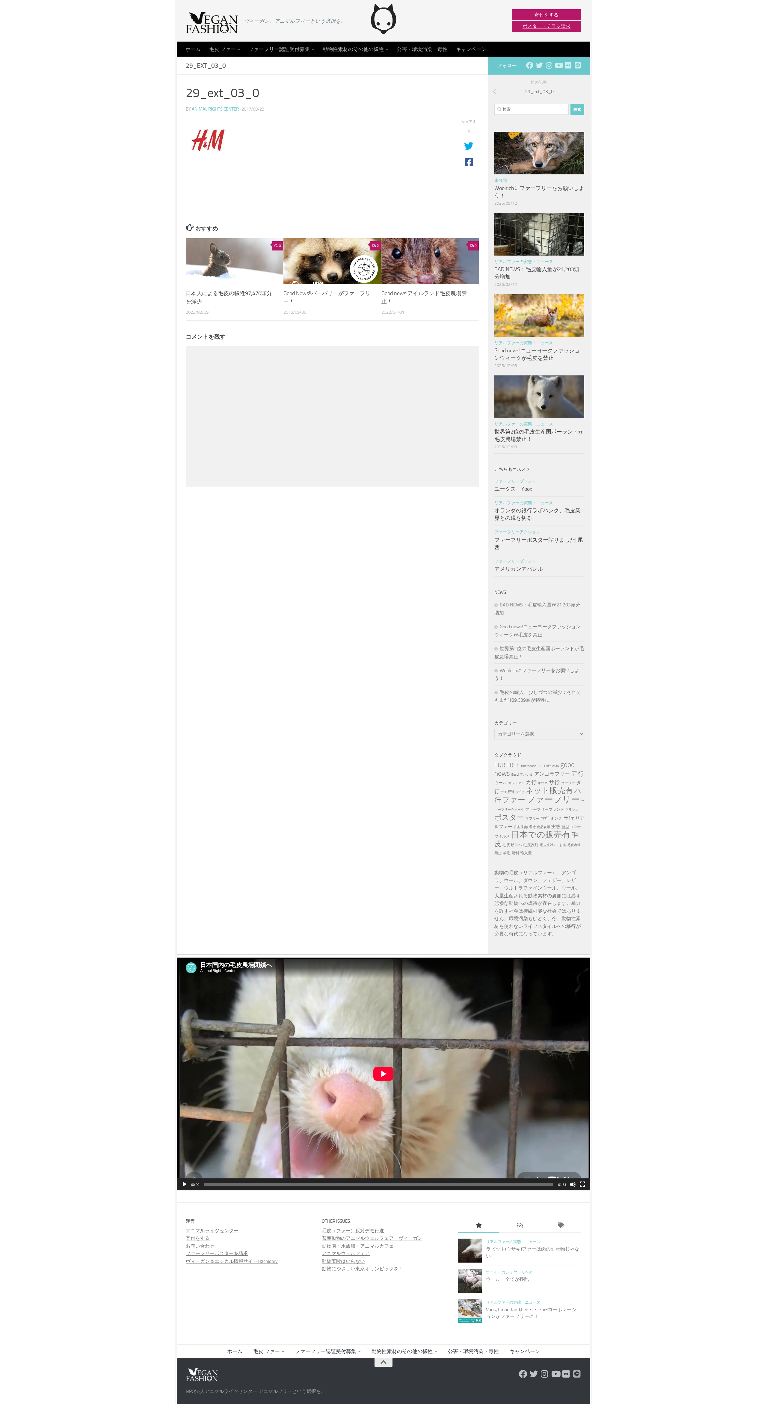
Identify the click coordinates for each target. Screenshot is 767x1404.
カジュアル (516, 783)
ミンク (556, 818)
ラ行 (568, 818)
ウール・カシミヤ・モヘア (509, 1272)
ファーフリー (553, 799)
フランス (572, 810)
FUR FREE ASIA (548, 766)
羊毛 (507, 853)
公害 (517, 827)
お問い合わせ (200, 1246)
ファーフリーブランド (515, 481)
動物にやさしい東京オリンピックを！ (362, 1269)
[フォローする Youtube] (558, 65)
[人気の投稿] (478, 1226)
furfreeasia (528, 766)
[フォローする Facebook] (529, 65)
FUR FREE (507, 765)
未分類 (500, 180)
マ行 (545, 818)
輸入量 (526, 853)
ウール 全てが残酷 (507, 1279)
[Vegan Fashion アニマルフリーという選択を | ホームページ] (212, 22)
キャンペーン (471, 49)
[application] (383, 1074)
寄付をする (546, 15)
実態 (555, 826)
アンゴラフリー (552, 774)
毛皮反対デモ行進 (553, 845)
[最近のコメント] (519, 1226)
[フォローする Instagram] (548, 65)
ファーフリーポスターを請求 (217, 1253)
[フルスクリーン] (582, 1184)
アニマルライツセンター (212, 1231)
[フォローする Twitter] (539, 65)
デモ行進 (507, 792)
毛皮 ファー (222, 49)
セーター (568, 783)
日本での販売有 (540, 835)
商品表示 (543, 827)
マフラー (532, 818)
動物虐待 (528, 827)
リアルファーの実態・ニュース (523, 261)
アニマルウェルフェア (346, 1253)
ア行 (577, 773)
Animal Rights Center (215, 109)
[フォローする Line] (577, 65)
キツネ (543, 783)
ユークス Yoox (513, 489)
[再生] (185, 1184)
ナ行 (520, 791)
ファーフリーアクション (517, 532)
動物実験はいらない (343, 1261)
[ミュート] (573, 1184)
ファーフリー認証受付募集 (279, 49)
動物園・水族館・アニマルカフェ (358, 1246)
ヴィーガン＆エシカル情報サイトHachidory (232, 1261)
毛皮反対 (531, 845)
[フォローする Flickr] (568, 65)
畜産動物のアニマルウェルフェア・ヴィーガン (372, 1238)
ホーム (193, 49)
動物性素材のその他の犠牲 (353, 49)
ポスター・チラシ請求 (546, 26)
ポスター (509, 817)
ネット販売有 (549, 790)
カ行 (531, 782)
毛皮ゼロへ (512, 845)
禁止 (498, 853)
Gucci (515, 775)
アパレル (526, 775)
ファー (513, 799)
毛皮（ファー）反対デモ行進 (353, 1231)
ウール (500, 782)
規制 (515, 853)
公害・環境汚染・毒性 (422, 49)
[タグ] (560, 1226)
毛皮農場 (574, 845)
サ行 (554, 782)
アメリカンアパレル (518, 569)
